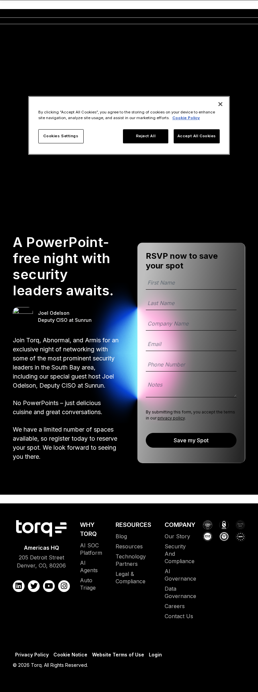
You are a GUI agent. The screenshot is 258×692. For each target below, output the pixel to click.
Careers (175, 606)
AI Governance (180, 575)
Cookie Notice (70, 654)
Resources (133, 524)
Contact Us (179, 616)
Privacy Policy (32, 654)
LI (19, 586)
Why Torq (88, 529)
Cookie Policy (186, 118)
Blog (121, 536)
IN (64, 586)
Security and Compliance (180, 553)
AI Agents (89, 566)
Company (180, 524)
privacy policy (171, 418)
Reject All (146, 136)
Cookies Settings (60, 136)
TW (34, 586)
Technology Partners (131, 560)
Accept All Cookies (196, 136)
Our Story (177, 536)
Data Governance (180, 592)
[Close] (220, 104)
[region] (129, 125)
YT (49, 586)
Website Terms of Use (118, 654)
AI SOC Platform (91, 549)
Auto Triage (88, 584)
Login (155, 654)
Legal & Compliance (130, 578)
